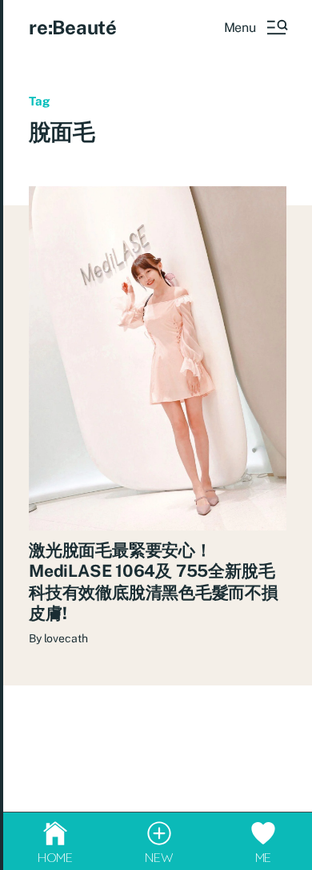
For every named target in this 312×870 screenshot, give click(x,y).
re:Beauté (73, 27)
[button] (255, 27)
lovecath (66, 638)
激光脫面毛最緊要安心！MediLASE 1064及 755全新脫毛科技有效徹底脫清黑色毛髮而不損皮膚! (153, 581)
